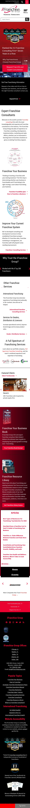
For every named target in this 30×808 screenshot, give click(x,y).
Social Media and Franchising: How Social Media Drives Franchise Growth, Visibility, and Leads (14, 547)
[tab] (15, 512)
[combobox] (13, 19)
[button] (25, 10)
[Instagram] (13, 622)
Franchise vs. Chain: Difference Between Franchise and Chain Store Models (14, 538)
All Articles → (6, 564)
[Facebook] (6, 622)
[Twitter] (20, 622)
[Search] (27, 19)
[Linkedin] (10, 622)
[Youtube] (16, 622)
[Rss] (23, 622)
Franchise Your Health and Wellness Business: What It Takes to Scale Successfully (14, 557)
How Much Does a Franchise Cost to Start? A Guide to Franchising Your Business (14, 528)
